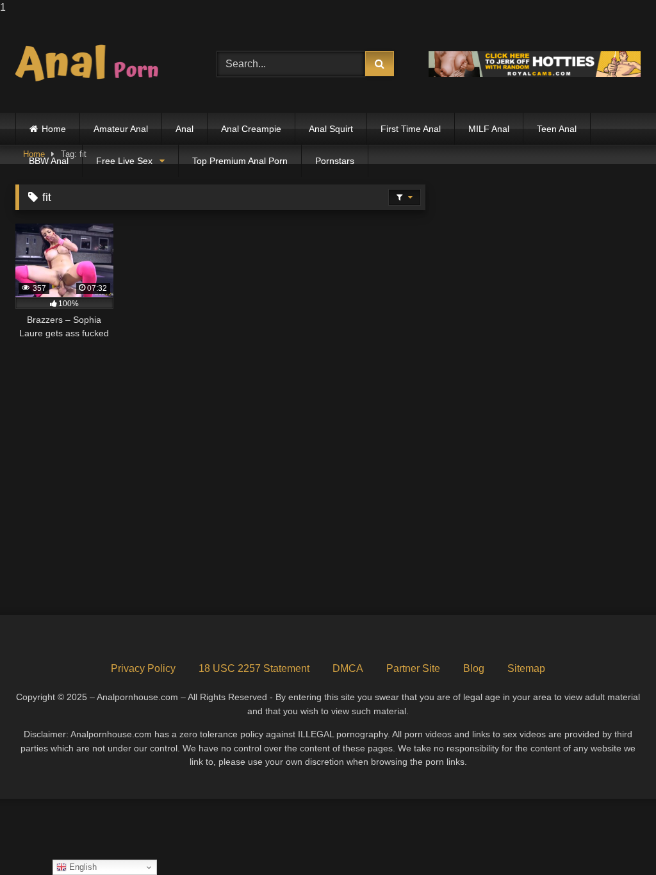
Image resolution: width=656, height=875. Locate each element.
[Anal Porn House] (101, 64)
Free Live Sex (124, 161)
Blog (473, 668)
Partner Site (413, 668)
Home (54, 129)
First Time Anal (411, 129)
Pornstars (334, 161)
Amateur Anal (121, 129)
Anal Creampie (251, 129)
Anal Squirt (331, 129)
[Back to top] (616, 839)
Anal (184, 129)
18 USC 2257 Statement (254, 668)
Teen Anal (557, 129)
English (82, 867)
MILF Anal (488, 129)
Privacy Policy (143, 668)
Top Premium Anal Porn (240, 161)
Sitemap (526, 668)
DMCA (347, 668)
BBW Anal (49, 161)
